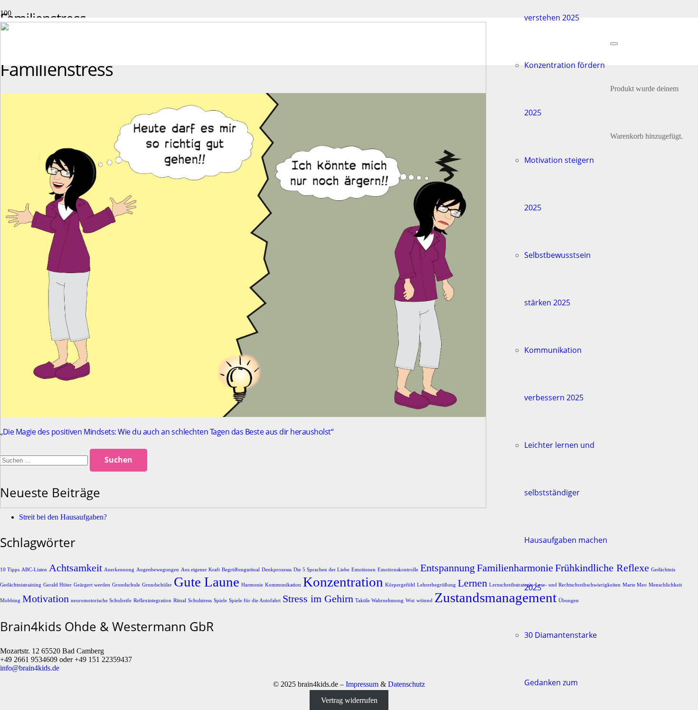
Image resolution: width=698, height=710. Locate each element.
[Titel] (243, 506)
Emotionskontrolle (397, 569)
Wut (410, 600)
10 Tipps (9, 569)
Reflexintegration (152, 600)
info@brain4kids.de (29, 668)
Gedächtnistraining (20, 584)
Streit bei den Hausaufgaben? (63, 517)
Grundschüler (157, 584)
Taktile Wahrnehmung (379, 600)
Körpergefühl (400, 584)
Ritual (179, 600)
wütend (424, 600)
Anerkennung (119, 569)
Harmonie (252, 584)
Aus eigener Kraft (200, 569)
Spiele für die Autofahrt (255, 600)
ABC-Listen (34, 569)
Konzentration (343, 581)
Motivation (45, 599)
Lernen (472, 583)
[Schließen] (614, 43)
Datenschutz (406, 684)
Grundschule (126, 584)
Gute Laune (206, 581)
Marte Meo (635, 584)
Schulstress (200, 600)
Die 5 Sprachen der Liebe (321, 569)
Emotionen (363, 569)
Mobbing (10, 600)
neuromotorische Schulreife (101, 600)
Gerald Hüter (57, 584)
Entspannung (447, 568)
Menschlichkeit (665, 584)
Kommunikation (283, 584)
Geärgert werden (92, 584)
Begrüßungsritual (241, 569)
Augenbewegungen (157, 569)
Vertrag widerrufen (349, 700)
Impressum (362, 684)
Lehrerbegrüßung (436, 584)
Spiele (220, 600)
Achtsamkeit (75, 568)
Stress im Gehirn (318, 599)
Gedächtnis (663, 569)
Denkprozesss (277, 569)
